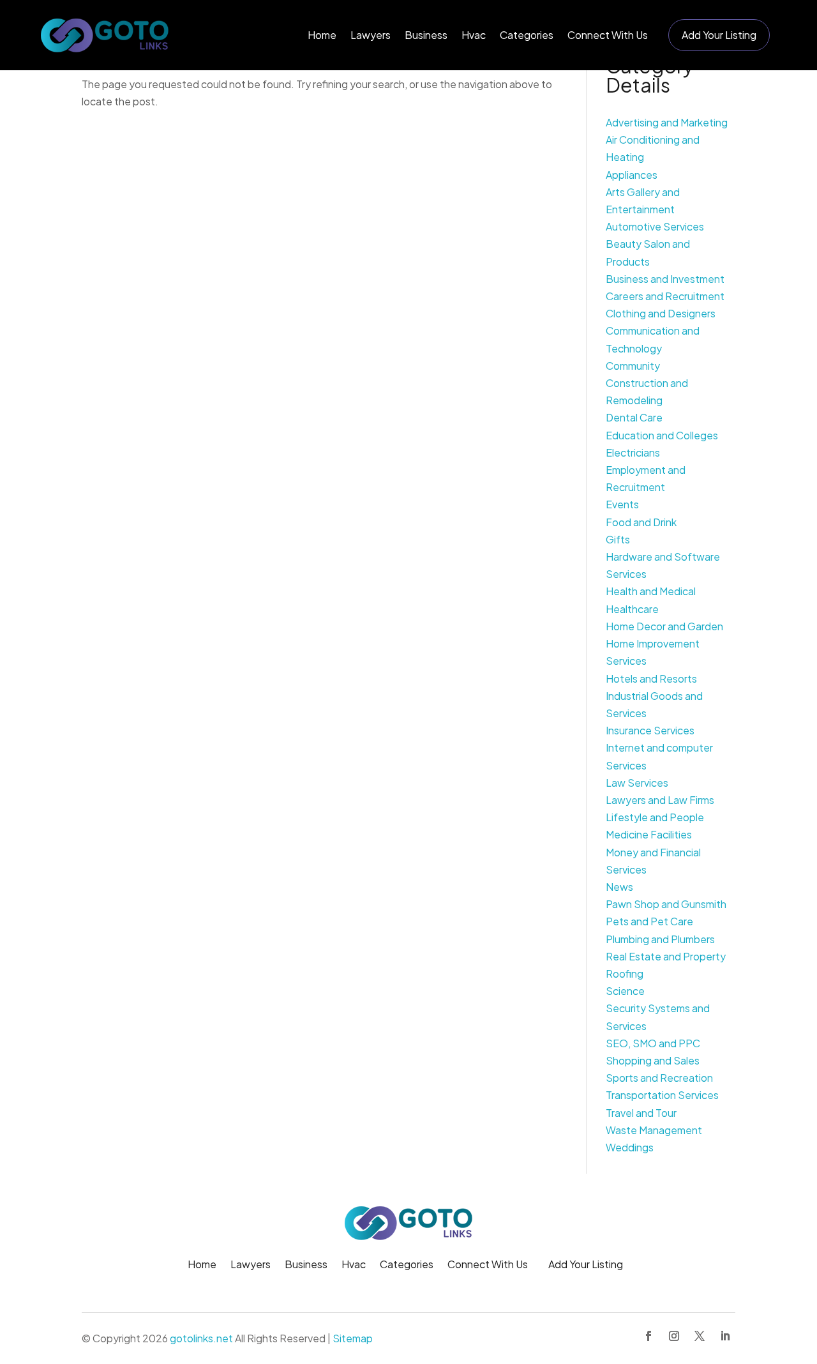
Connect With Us (607, 35)
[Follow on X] (699, 1336)
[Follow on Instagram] (674, 1336)
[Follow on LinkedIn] (725, 1336)
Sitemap (353, 1338)
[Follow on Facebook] (648, 1336)
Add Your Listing (719, 35)
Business (426, 35)
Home (322, 35)
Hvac (473, 35)
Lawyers (370, 35)
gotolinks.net (201, 1338)
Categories (526, 35)
